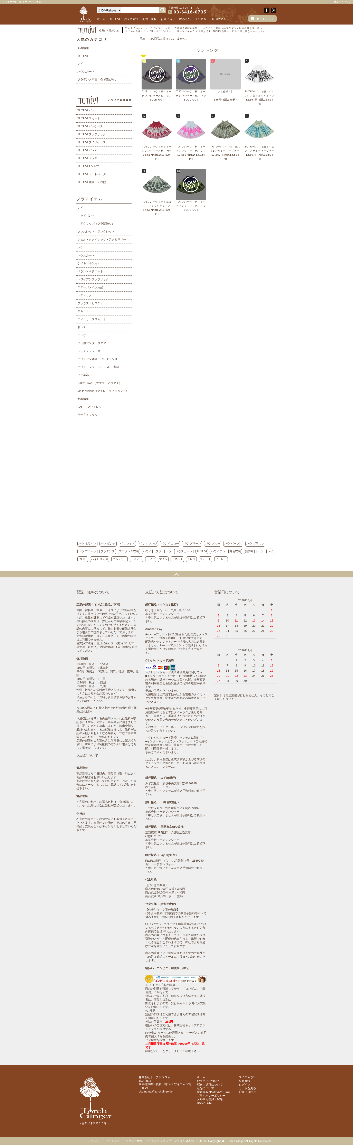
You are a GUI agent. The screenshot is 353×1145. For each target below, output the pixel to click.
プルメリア (119, 559)
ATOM (207, 1103)
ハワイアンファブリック (93, 279)
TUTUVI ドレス (87, 158)
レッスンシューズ (88, 351)
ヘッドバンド (86, 215)
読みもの (185, 19)
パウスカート (86, 71)
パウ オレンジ (148, 543)
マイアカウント (249, 1077)
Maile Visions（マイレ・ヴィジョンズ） (103, 390)
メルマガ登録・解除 (210, 1099)
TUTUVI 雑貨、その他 (91, 182)
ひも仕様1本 (225, 91)
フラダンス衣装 (129, 551)
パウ (168, 551)
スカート (83, 311)
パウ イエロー (170, 543)
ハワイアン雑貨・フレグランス (97, 359)
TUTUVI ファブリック (91, 134)
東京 (83, 559)
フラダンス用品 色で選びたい (97, 79)
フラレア (221, 559)
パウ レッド (127, 543)
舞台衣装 (235, 551)
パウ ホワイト (87, 543)
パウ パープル (233, 543)
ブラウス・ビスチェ (90, 303)
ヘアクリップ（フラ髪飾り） (96, 223)
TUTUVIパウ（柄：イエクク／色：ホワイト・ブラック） (260, 95)
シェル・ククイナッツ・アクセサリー (101, 239)
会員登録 (244, 1080)
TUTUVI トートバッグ (91, 174)
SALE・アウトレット (91, 406)
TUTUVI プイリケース (91, 142)
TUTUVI (114, 19)
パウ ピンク (108, 543)
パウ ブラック (87, 551)
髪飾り (249, 551)
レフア (150, 559)
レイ (80, 63)
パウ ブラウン (255, 543)
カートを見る (265, 18)
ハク (80, 247)
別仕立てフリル (87, 414)
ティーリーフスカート (91, 319)
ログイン (244, 1084)
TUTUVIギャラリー (222, 19)
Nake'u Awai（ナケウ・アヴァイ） (99, 383)
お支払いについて (208, 1080)
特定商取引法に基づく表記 (214, 1092)
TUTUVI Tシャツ (88, 166)
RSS (200, 1103)
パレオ (81, 335)
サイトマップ (343, 1)
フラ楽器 (83, 375)
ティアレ (136, 559)
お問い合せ (168, 19)
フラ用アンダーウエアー (93, 343)
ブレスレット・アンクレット (96, 231)
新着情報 (83, 48)
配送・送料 (149, 19)
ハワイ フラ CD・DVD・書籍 (98, 367)
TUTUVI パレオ (87, 150)
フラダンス (108, 551)
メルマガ (200, 19)
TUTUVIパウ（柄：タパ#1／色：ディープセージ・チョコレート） (225, 150)
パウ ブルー (212, 543)
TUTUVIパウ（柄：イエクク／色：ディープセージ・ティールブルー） (260, 150)
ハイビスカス (99, 559)
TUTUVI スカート (88, 118)
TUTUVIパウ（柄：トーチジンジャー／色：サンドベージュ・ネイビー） (157, 95)
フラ (158, 551)
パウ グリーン (192, 543)
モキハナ (177, 559)
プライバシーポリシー (211, 1095)
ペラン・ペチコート (90, 271)
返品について (205, 1088)
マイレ (163, 559)
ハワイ (147, 551)
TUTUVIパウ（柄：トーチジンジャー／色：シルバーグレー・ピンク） (191, 150)
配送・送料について (210, 1084)
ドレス (81, 327)
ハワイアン (218, 551)
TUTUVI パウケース (90, 126)
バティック (84, 295)
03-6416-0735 (190, 12)
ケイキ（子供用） (88, 263)
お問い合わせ (247, 1092)
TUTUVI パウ (85, 110)
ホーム (101, 19)
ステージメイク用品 (90, 287)
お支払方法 (131, 19)
